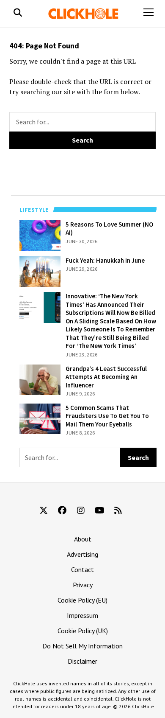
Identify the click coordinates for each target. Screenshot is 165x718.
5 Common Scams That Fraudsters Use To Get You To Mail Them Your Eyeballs (35, 432)
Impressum (82, 615)
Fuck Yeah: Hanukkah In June (36, 268)
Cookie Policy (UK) (83, 630)
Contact (82, 569)
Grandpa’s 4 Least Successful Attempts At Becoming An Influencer (37, 389)
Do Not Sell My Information (82, 646)
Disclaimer (82, 661)
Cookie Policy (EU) (82, 600)
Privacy (83, 585)
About (82, 539)
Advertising (82, 554)
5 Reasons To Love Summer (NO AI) (38, 232)
